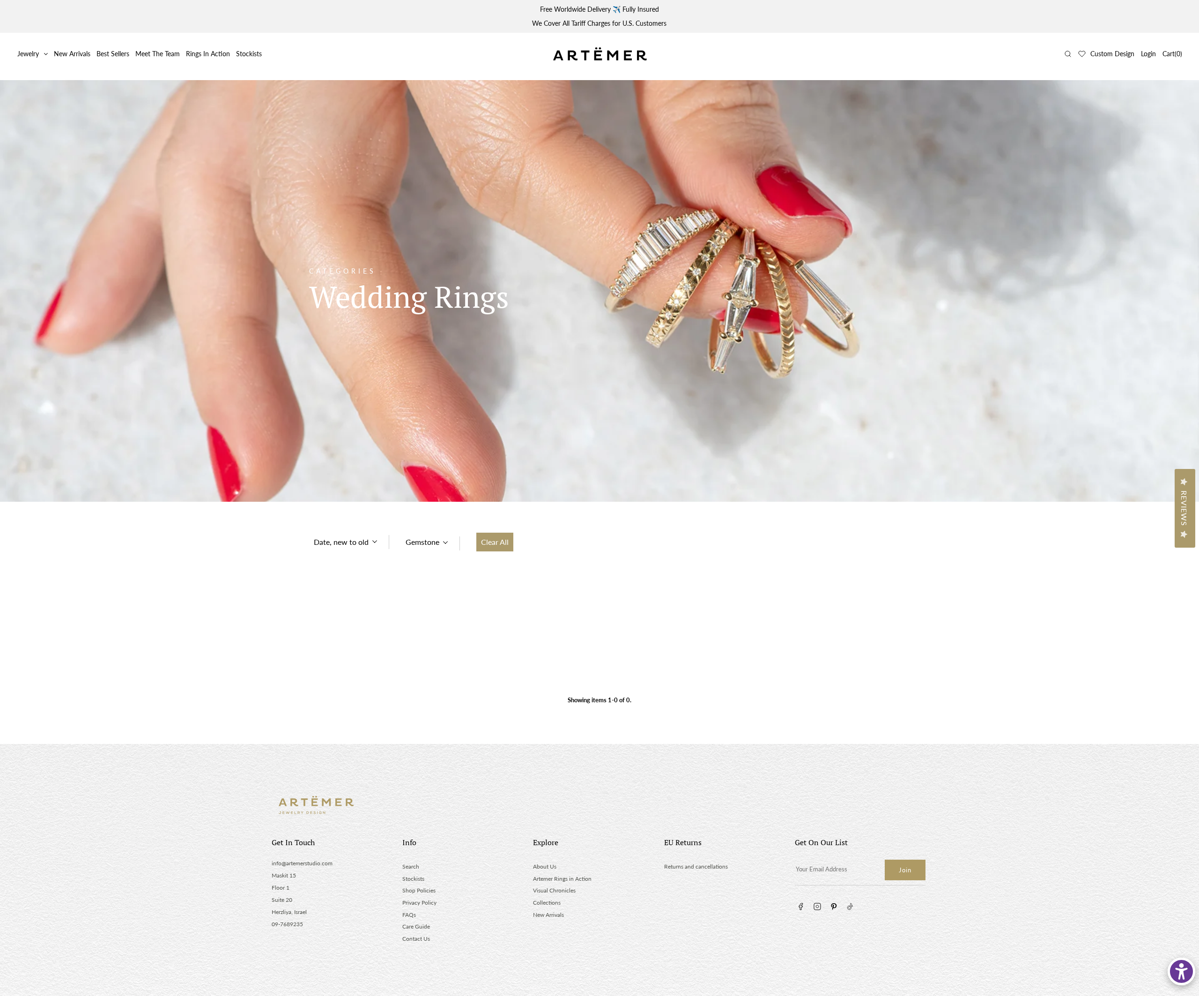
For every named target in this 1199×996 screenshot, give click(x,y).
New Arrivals (72, 54)
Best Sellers (112, 54)
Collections (547, 902)
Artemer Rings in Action (562, 878)
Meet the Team (157, 54)
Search (410, 866)
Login (1148, 54)
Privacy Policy (419, 902)
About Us (544, 866)
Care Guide (416, 926)
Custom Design (1112, 54)
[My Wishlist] (1082, 54)
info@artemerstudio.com (302, 863)
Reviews (1184, 508)
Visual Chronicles (554, 890)
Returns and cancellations (696, 866)
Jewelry (28, 54)
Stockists (249, 54)
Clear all (495, 541)
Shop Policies (419, 890)
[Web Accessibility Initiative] (1181, 971)
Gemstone (422, 541)
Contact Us (416, 938)
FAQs (409, 914)
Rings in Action (208, 54)
